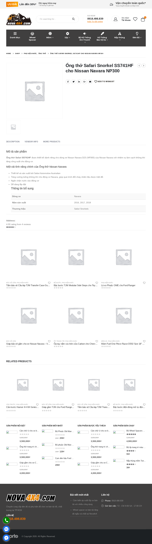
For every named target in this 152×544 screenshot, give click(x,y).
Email (90, 81)
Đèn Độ (136, 37)
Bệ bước (57, 282)
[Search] (74, 19)
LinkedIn (79, 81)
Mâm (49, 37)
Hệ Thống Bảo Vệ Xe (102, 38)
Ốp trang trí (59, 341)
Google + (84, 81)
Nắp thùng (119, 37)
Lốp (66, 37)
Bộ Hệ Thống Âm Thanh (85, 38)
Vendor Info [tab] (31, 142)
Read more (46, 239)
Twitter (73, 81)
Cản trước (10, 404)
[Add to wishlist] (49, 282)
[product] (28, 257)
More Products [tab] (51, 142)
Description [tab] (12, 142)
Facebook (68, 81)
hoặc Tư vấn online (95, 22)
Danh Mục (15, 37)
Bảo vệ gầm (11, 282)
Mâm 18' (104, 341)
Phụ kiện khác (22, 282)
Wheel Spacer (32, 38)
